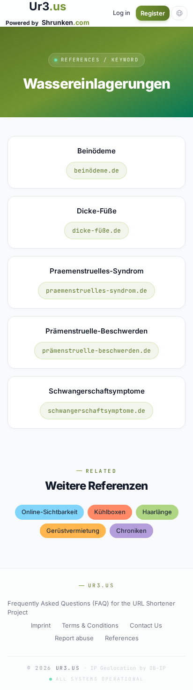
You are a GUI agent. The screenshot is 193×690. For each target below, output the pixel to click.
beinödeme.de (96, 170)
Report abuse (74, 638)
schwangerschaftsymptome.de (96, 411)
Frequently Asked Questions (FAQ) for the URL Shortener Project (91, 607)
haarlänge (157, 512)
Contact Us (146, 625)
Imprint (41, 625)
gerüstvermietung (72, 530)
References (122, 638)
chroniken (131, 530)
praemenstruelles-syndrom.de (96, 291)
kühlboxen (110, 512)
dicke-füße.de (96, 231)
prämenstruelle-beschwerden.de (96, 351)
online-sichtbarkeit (49, 512)
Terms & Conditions (90, 625)
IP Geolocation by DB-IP (128, 668)
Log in (121, 12)
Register (153, 13)
